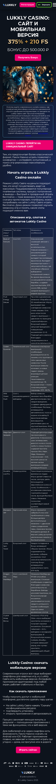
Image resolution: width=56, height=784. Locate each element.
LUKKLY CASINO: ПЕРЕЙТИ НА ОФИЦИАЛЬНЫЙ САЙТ (23, 145)
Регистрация (27, 5)
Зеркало (46, 5)
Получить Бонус (28, 57)
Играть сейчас (28, 750)
